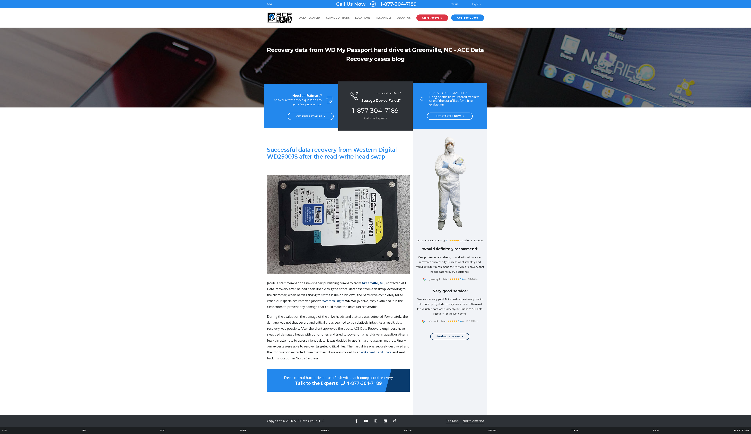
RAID (162, 430)
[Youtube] (366, 421)
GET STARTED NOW (448, 116)
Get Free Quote (467, 17)
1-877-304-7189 (376, 4)
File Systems (741, 430)
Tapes (574, 430)
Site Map (452, 421)
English (476, 4)
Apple (243, 430)
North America (473, 421)
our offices (451, 100)
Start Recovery (432, 17)
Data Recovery (310, 17)
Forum (454, 4)
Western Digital (333, 301)
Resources (384, 17)
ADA (269, 4)
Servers (492, 430)
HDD (4, 430)
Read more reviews (448, 336)
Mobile (325, 430)
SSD (83, 430)
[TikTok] (395, 420)
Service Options (338, 17)
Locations (362, 17)
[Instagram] (375, 421)
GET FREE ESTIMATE (309, 116)
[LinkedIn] (385, 421)
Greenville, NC (373, 283)
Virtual (408, 430)
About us (404, 17)
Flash (656, 430)
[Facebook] (356, 421)
